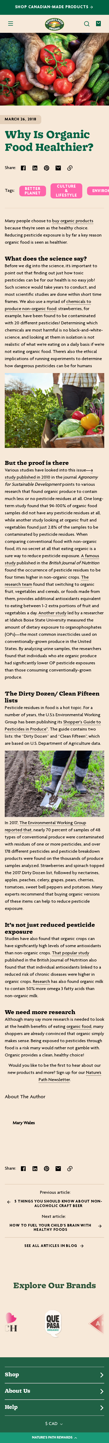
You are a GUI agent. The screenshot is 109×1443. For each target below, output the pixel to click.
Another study (52, 613)
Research (41, 981)
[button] (87, 24)
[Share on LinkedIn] (35, 168)
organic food (78, 1026)
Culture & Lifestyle (66, 191)
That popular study (70, 953)
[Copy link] (70, 168)
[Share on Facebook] (23, 168)
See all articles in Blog (51, 1246)
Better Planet (33, 191)
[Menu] (10, 24)
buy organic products (72, 221)
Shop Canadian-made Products (52, 7)
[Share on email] (58, 168)
